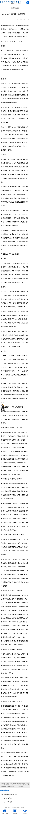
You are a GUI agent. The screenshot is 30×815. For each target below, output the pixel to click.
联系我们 (25, 814)
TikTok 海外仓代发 (13, 407)
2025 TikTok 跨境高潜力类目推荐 (9, 794)
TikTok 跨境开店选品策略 (7, 798)
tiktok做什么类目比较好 (6, 802)
